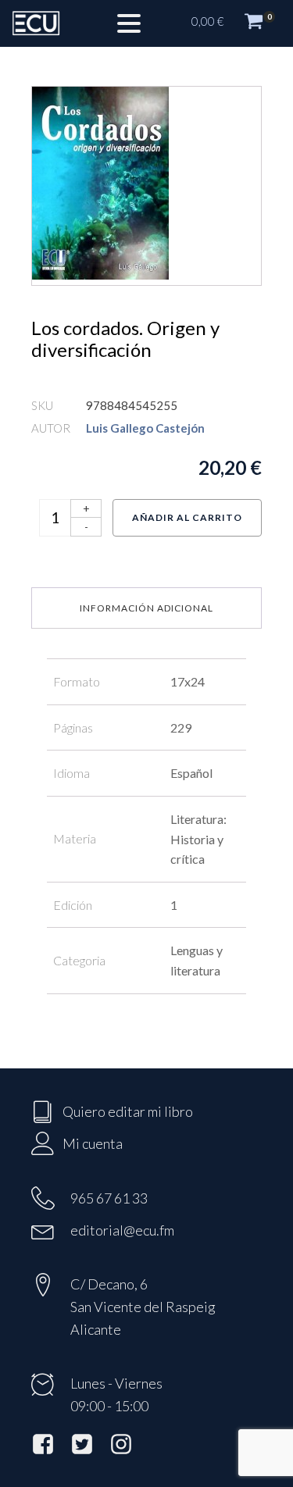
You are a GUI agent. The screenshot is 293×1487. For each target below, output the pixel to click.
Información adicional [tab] (146, 608)
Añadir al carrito (187, 517)
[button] (234, 23)
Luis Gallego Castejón (145, 428)
